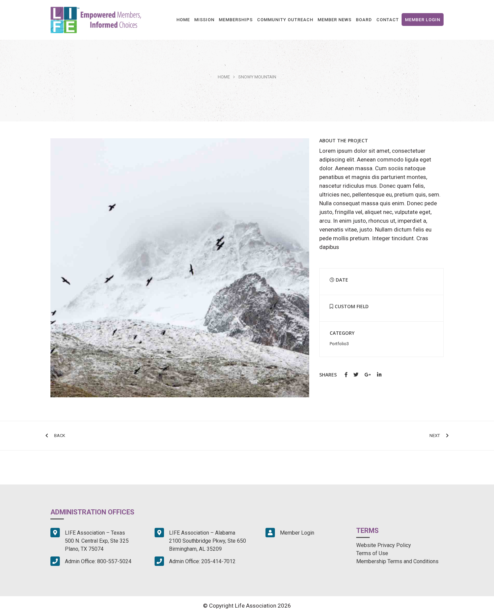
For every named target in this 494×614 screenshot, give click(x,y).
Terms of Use (372, 553)
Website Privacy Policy (383, 545)
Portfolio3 (339, 343)
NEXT (434, 435)
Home (224, 76)
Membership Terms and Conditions (397, 561)
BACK (59, 435)
